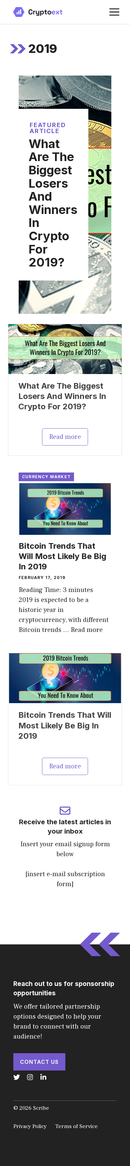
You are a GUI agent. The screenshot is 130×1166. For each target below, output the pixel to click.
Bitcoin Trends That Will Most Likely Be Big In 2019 (62, 556)
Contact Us (39, 1062)
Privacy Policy (30, 1126)
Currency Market (46, 476)
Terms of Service (76, 1126)
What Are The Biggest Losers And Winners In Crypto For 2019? (53, 203)
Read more (65, 437)
